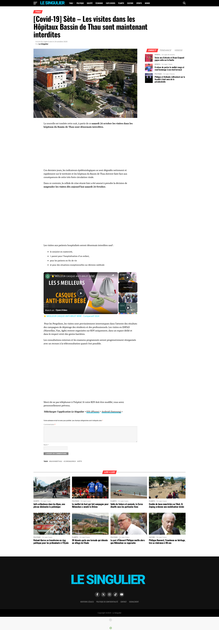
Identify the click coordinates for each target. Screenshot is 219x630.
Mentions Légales (87, 601)
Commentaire (49, 424)
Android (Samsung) (111, 411)
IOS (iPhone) (92, 411)
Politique (80, 3)
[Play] (128, 297)
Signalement (134, 601)
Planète (121, 3)
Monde (147, 3)
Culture (130, 3)
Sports (139, 3)
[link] (47, 276)
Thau (71, 3)
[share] (113, 275)
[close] (110, 620)
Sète (80, 461)
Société (90, 3)
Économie (99, 3)
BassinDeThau (56, 461)
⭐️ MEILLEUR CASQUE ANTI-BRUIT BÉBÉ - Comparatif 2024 (80, 276)
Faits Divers (110, 3)
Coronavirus (70, 461)
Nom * (46, 445)
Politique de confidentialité (107, 601)
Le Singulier (43, 44)
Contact (124, 601)
